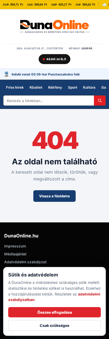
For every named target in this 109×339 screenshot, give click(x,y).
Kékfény (55, 87)
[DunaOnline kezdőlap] (54, 27)
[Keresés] (100, 101)
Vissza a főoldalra (54, 196)
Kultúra (89, 87)
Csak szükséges (54, 325)
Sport (72, 87)
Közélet (36, 87)
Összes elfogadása (54, 312)
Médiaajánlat (15, 254)
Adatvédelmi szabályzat (25, 262)
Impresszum (15, 246)
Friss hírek (15, 87)
